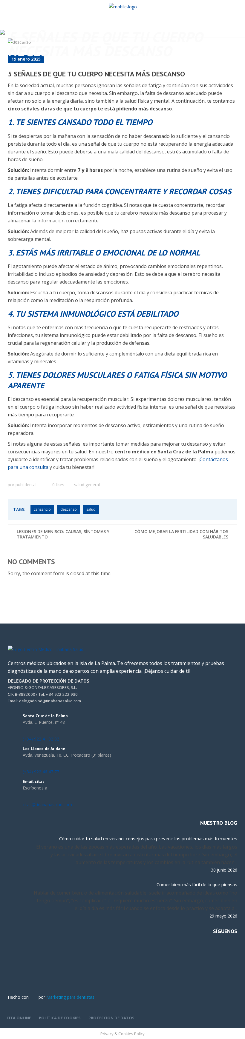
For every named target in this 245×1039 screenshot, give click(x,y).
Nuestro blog (218, 822)
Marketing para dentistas (70, 997)
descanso (68, 509)
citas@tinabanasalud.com (47, 804)
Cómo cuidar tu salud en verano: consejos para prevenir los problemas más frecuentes (148, 838)
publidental (26, 484)
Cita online (19, 1017)
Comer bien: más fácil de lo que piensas (197, 884)
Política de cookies (60, 1017)
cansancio (42, 509)
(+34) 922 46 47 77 (41, 772)
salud (91, 509)
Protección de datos (111, 1017)
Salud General (87, 484)
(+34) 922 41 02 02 (41, 739)
